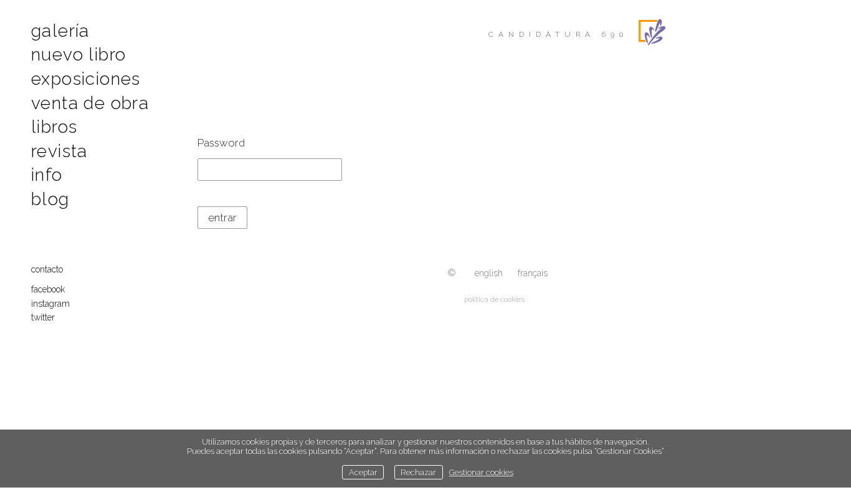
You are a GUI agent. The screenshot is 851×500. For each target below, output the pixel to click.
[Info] (451, 273)
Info (47, 175)
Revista (59, 151)
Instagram (50, 304)
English (489, 273)
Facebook (48, 289)
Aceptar (363, 472)
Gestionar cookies (481, 472)
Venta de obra (90, 103)
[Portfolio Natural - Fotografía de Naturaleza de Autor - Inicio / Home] (732, 32)
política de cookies (494, 299)
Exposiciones (86, 79)
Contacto (47, 269)
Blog (50, 199)
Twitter (43, 317)
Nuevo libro (78, 54)
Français (533, 273)
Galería (60, 31)
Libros (54, 127)
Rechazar (418, 472)
